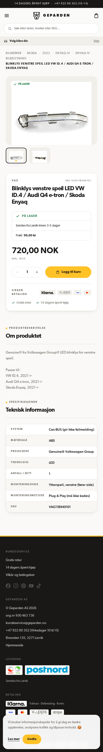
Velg (96, 41)
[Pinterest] (23, 585)
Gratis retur (14, 560)
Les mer (14, 739)
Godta (31, 739)
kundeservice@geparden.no (26, 623)
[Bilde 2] (39, 155)
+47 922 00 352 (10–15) (71, 3)
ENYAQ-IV (63, 53)
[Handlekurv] (96, 15)
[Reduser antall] (17, 272)
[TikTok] (38, 585)
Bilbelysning (16, 58)
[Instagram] (15, 585)
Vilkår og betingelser (20, 575)
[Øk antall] (37, 272)
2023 (46, 53)
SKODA (32, 53)
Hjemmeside (14, 645)
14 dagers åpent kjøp (20, 567)
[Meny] (6, 15)
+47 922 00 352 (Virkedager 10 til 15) (32, 630)
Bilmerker (13, 53)
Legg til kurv (71, 272)
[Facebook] (8, 585)
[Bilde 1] (16, 155)
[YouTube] (31, 585)
